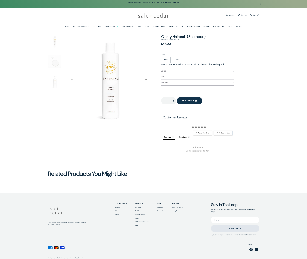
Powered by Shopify (76, 258)
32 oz (178, 60)
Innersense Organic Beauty (170, 39)
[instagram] (256, 249)
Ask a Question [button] (203, 133)
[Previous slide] (46, 4)
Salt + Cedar (61, 258)
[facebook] (251, 249)
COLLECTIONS (218, 27)
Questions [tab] (183, 137)
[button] (230, 15)
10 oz (167, 60)
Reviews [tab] (167, 137)
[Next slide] (261, 4)
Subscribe (233, 228)
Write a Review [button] (224, 133)
